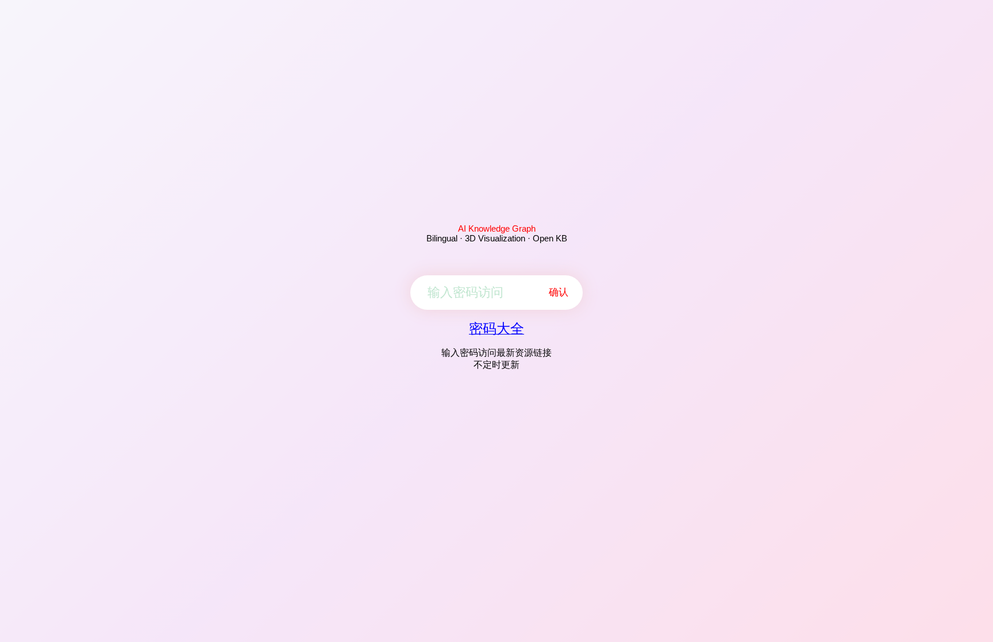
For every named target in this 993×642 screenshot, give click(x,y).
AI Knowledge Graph (497, 228)
